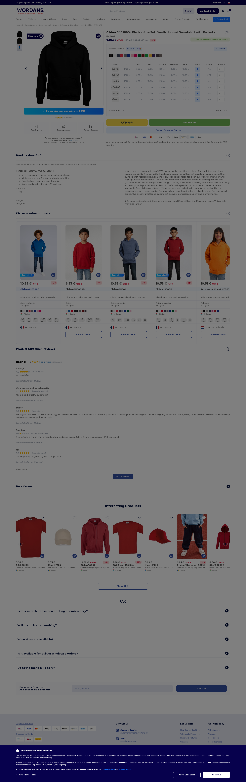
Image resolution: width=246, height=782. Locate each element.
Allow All (216, 775)
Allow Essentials (187, 775)
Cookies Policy (108, 769)
